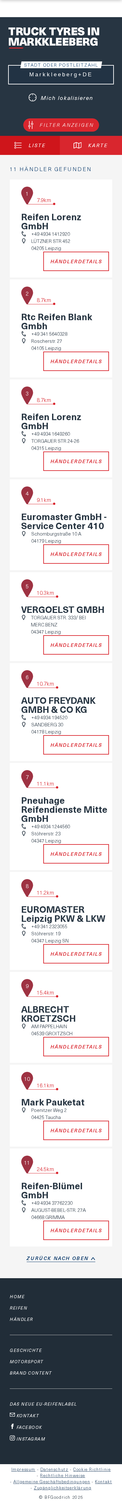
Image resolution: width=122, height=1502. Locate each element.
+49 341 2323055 (49, 926)
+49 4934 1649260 (50, 433)
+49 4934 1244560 (50, 826)
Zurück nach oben (58, 1258)
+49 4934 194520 (49, 717)
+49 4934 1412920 (50, 233)
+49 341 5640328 (49, 333)
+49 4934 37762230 (52, 1202)
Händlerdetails (76, 261)
